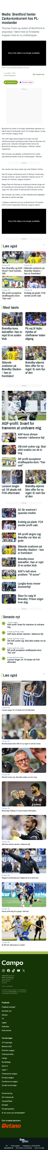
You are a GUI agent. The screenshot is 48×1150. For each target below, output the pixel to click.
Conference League (10, 1081)
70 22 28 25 (35, 1146)
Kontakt (5, 1105)
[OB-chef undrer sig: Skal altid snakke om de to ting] (9, 449)
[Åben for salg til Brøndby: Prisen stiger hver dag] (9, 599)
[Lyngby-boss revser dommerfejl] (9, 586)
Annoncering (7, 1093)
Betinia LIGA (7, 1046)
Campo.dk (5, 975)
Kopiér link (40, 74)
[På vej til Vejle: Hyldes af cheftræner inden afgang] (35, 319)
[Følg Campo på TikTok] (13, 970)
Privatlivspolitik (8, 1109)
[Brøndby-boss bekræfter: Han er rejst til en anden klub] (12, 319)
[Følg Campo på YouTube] (18, 970)
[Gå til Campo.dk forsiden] (12, 966)
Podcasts (5, 1026)
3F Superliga (7, 1042)
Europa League (8, 1078)
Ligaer (4, 1023)
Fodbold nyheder (8, 1007)
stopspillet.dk (8, 1148)
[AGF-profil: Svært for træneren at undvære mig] (24, 406)
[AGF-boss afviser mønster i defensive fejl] (9, 437)
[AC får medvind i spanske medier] (9, 513)
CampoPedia (7, 1101)
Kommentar (6, 1030)
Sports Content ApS (8, 977)
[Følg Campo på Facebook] (8, 970)
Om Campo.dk (7, 1097)
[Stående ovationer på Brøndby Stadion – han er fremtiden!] (12, 353)
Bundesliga (6, 1062)
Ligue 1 (4, 1070)
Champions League (9, 1074)
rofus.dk (29, 1148)
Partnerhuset (12, 991)
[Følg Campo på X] (23, 970)
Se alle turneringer (9, 1085)
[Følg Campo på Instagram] (3, 970)
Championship (8, 1054)
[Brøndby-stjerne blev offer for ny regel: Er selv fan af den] (35, 353)
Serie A (5, 1066)
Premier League (27, 82)
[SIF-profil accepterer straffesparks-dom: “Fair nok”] (9, 462)
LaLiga (4, 1058)
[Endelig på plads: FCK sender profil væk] (9, 525)
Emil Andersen (11, 76)
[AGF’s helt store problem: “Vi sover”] (9, 574)
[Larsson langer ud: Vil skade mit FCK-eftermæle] (12, 477)
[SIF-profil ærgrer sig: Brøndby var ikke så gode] (9, 537)
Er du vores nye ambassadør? (13, 1113)
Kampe (4, 1015)
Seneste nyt (6, 1011)
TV (3, 1019)
